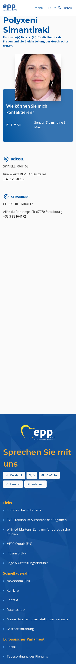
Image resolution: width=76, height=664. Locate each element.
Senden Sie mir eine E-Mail (50, 124)
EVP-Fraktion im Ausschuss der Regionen (37, 520)
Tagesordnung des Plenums (27, 656)
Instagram (37, 484)
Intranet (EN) (16, 553)
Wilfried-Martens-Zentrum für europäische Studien (38, 531)
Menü (38, 8)
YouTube (51, 475)
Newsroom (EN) (18, 581)
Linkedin (15, 484)
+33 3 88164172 (14, 216)
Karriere (13, 590)
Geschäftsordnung (20, 629)
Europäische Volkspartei (24, 510)
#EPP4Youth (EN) (19, 544)
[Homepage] (10, 8)
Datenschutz (16, 609)
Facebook (16, 475)
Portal (11, 647)
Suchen (67, 8)
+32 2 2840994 (13, 179)
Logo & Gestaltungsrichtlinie (27, 563)
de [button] (50, 8)
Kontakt (12, 600)
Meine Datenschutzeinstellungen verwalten (38, 619)
